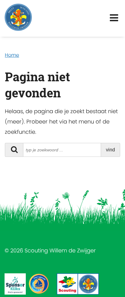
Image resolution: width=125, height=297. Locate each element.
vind (110, 149)
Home (12, 55)
